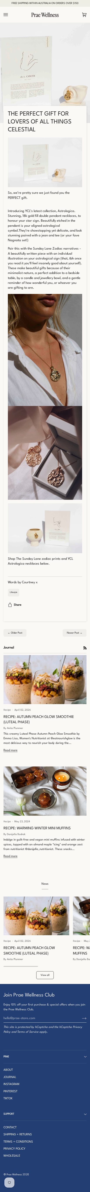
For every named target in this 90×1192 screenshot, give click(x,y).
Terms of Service (27, 1032)
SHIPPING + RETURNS (17, 1134)
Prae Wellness (14, 1174)
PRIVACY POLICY (14, 1148)
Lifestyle (13, 592)
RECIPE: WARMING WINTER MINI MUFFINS (37, 828)
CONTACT (10, 1127)
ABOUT (8, 1070)
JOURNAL (9, 1077)
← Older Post (15, 633)
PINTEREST (10, 1091)
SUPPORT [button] (8, 1114)
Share (17, 604)
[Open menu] (10, 15)
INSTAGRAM (11, 1084)
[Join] (81, 1018)
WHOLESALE (11, 1155)
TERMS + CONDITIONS (18, 1141)
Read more (10, 750)
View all (45, 975)
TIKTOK (7, 1098)
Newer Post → (74, 633)
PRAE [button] (6, 1056)
